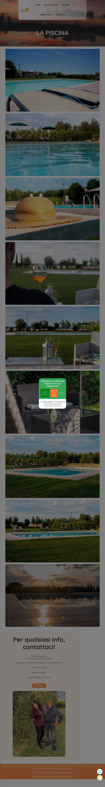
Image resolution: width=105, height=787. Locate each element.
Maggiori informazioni (53, 405)
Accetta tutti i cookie (54, 393)
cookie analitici (47, 402)
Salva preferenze (45, 393)
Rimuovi (62, 393)
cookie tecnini (60, 402)
